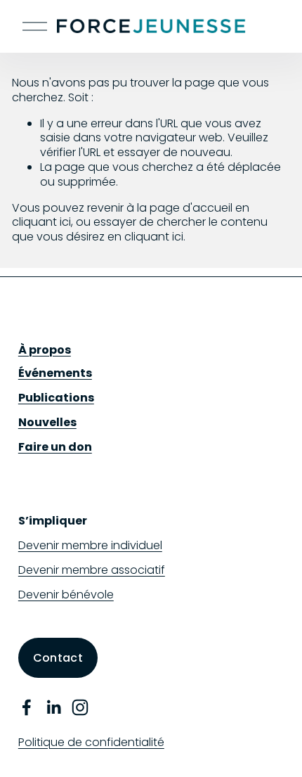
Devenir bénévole (66, 595)
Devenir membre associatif (91, 570)
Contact (58, 658)
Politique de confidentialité (91, 743)
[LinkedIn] (53, 707)
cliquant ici (41, 222)
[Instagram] (80, 707)
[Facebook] (26, 707)
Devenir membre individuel (90, 546)
